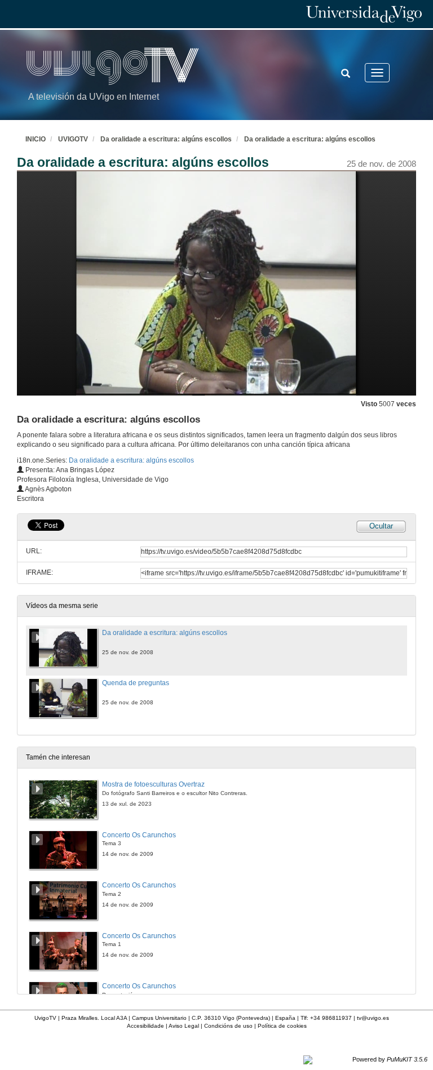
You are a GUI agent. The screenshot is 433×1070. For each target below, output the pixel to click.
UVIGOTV (73, 139)
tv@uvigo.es (373, 1018)
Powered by (389, 1059)
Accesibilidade (145, 1026)
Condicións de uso (228, 1026)
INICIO (35, 139)
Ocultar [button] (381, 526)
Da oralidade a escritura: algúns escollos (166, 139)
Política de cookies (282, 1026)
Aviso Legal (184, 1026)
